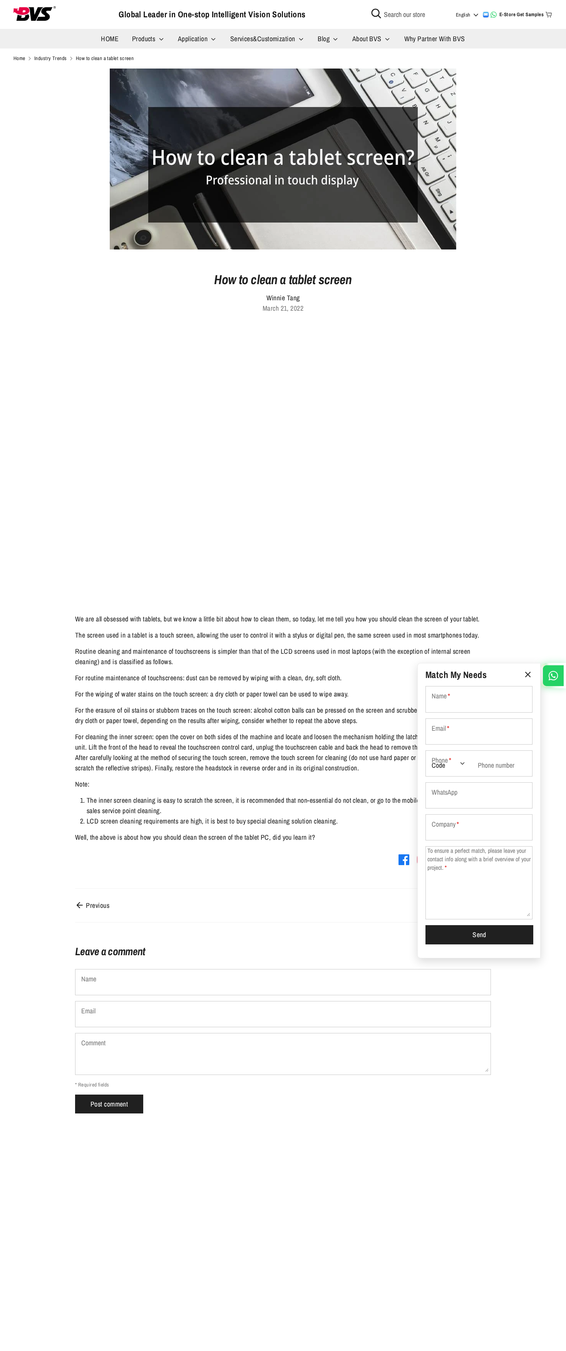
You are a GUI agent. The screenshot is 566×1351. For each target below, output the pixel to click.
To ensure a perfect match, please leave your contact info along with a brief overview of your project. (479, 859)
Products (144, 39)
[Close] (528, 675)
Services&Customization (263, 39)
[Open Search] (376, 13)
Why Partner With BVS (434, 39)
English (463, 15)
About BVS (367, 39)
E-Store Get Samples (521, 14)
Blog (324, 39)
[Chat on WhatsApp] (493, 14)
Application (193, 39)
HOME (110, 39)
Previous (96, 905)
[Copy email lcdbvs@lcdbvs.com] (485, 14)
